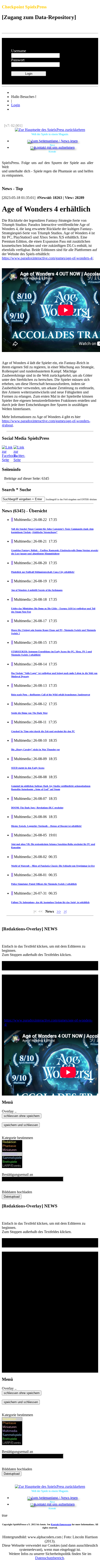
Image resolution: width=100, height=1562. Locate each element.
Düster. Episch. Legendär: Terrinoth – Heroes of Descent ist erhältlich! (46, 826)
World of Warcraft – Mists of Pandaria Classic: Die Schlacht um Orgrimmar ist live (53, 866)
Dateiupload (12, 1196)
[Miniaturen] (12, 1150)
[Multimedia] (12, 1154)
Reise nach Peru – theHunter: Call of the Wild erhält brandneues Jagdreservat (50, 694)
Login (15, 105)
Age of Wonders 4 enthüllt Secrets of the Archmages (37, 590)
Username (18, 51)
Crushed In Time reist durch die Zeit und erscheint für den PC (43, 731)
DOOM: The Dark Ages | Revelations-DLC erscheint (37, 807)
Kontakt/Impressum (61, 1524)
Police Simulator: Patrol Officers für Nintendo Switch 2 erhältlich (44, 884)
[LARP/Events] (12, 1166)
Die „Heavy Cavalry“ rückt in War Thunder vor (35, 749)
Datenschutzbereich (49, 1558)
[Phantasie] (12, 1146)
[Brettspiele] (12, 1162)
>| (65, 911)
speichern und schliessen (21, 1125)
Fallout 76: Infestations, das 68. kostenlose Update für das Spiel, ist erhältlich (50, 902)
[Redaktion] (12, 1142)
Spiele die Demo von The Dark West (29, 713)
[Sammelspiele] (12, 1158)
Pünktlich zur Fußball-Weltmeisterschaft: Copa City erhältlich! (42, 572)
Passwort (17, 60)
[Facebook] (9, 460)
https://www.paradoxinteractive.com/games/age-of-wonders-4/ (47, 258)
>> (59, 911)
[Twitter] (19, 460)
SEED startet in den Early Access (27, 768)
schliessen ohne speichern (22, 1116)
